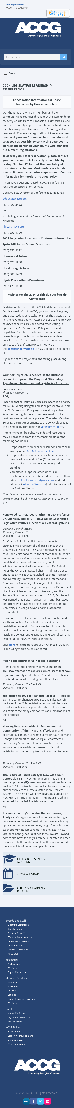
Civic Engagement (17, 1044)
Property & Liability (17, 933)
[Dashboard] (57, 13)
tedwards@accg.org (34, 484)
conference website (20, 348)
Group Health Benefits (19, 941)
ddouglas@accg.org (15, 198)
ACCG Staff (13, 953)
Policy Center (14, 1031)
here (12, 644)
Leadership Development (20, 1035)
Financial (12, 990)
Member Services (16, 1039)
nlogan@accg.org (13, 226)
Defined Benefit (15, 945)
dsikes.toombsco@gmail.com (36, 480)
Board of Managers (17, 928)
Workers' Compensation (20, 937)
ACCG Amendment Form (42, 451)
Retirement (13, 986)
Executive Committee (18, 924)
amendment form (52, 426)
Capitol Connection (17, 972)
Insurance (12, 982)
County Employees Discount (21, 998)
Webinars (12, 1003)
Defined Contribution (18, 949)
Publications (14, 963)
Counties (12, 994)
